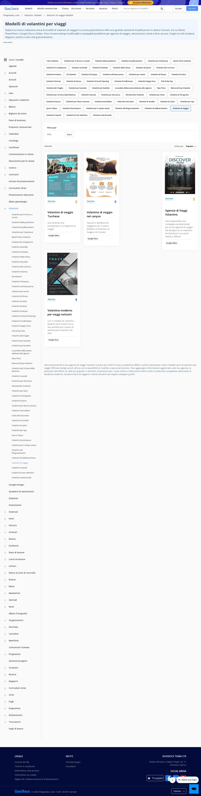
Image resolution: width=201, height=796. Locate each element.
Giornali (13, 599)
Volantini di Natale (20, 252)
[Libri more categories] (5, 93)
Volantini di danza (19, 271)
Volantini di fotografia (21, 395)
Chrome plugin (73, 762)
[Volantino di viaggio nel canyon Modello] (102, 179)
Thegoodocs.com (11, 15)
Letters (12, 566)
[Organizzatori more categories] (5, 620)
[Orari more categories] (5, 695)
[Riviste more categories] (5, 539)
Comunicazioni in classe (21, 154)
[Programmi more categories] (5, 654)
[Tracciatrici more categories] (5, 722)
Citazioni (13, 667)
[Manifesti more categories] (5, 641)
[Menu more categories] (5, 586)
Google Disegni (16, 484)
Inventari (13, 511)
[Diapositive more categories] (5, 708)
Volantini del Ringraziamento (19, 451)
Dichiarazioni (15, 715)
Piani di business (17, 120)
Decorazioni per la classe (21, 161)
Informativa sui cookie (25, 774)
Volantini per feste (20, 390)
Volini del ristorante (20, 415)
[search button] (162, 8)
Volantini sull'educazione (22, 286)
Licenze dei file (22, 762)
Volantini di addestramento (24, 457)
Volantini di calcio (19, 301)
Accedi (178, 8)
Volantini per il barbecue (22, 232)
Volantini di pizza (19, 400)
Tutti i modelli (16, 59)
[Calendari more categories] (5, 134)
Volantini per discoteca (22, 381)
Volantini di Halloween (21, 321)
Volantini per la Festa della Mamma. (23, 370)
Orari (11, 694)
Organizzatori (16, 620)
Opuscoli (13, 86)
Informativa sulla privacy (27, 770)
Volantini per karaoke (21, 340)
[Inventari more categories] (5, 512)
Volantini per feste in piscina (24, 405)
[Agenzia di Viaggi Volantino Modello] (180, 178)
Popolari (189, 146)
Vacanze (103, 8)
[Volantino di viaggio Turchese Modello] (62, 179)
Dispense (13, 498)
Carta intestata (17, 559)
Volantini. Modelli (33, 15)
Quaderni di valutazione (21, 491)
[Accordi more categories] (5, 73)
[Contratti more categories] (5, 175)
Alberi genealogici (18, 201)
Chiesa (65, 8)
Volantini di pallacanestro (23, 227)
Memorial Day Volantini (22, 363)
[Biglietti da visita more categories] (5, 114)
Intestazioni (15, 505)
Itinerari (13, 532)
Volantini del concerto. (21, 266)
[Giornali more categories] (5, 600)
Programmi (14, 654)
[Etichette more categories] (5, 546)
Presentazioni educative (21, 194)
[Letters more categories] (5, 566)
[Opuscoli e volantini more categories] (5, 100)
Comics (12, 167)
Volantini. (14, 208)
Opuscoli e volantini (19, 100)
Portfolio (13, 627)
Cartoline (13, 633)
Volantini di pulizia (20, 261)
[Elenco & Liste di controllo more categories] (5, 573)
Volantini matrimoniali (21, 477)
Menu (12, 586)
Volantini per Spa (19, 430)
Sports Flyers (17, 435)
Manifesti (14, 640)
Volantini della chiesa (21, 256)
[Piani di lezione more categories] (5, 553)
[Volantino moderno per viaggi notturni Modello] (62, 277)
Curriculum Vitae (17, 188)
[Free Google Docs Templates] (12, 8)
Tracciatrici (15, 721)
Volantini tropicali (19, 467)
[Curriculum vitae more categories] (5, 688)
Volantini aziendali (20, 247)
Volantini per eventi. (20, 291)
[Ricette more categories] (5, 675)
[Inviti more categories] (5, 519)
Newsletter (14, 593)
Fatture (13, 525)
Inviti (11, 518)
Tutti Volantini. (52, 61)
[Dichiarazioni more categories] (5, 715)
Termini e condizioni (25, 766)
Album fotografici (18, 613)
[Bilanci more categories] (5, 107)
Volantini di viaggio (181, 108)
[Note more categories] (5, 607)
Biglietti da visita (17, 113)
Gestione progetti (18, 660)
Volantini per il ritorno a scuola (22, 216)
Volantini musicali (19, 376)
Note (11, 606)
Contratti (14, 174)
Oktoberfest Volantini (21, 386)
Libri (11, 93)
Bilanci (12, 106)
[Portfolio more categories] (5, 627)
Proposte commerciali (20, 127)
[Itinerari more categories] (5, 532)
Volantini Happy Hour (21, 325)
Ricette (12, 674)
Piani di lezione (16, 552)
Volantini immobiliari (21, 410)
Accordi (12, 72)
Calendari (14, 133)
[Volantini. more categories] (5, 209)
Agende (12, 66)
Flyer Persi (16, 358)
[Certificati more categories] (5, 148)
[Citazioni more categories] (5, 668)
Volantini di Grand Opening (23, 316)
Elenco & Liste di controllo (22, 572)
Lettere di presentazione (21, 181)
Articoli (12, 79)
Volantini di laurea (20, 311)
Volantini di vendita (20, 420)
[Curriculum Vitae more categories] (5, 188)
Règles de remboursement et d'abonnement (36, 779)
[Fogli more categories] (5, 702)
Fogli (11, 701)
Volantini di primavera (21, 440)
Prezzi (115, 8)
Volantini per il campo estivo (24, 445)
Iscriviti (192, 8)
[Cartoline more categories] (5, 634)
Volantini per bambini (21, 345)
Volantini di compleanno (22, 242)
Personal (90, 8)
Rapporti (13, 681)
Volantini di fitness (20, 296)
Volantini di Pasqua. (20, 281)
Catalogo (13, 140)
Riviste (12, 538)
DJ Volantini (17, 276)
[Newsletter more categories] (5, 593)
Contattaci (71, 766)
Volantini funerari (19, 306)
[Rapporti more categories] (5, 681)
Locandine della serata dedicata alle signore (21, 352)
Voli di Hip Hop (18, 331)
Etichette (13, 545)
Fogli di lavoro (16, 728)
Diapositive (14, 708)
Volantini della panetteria (23, 222)
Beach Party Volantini (21, 237)
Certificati (14, 147)
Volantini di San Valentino (23, 472)
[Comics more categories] (5, 168)
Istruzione (76, 8)
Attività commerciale (47, 8)
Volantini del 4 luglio (20, 335)
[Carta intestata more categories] (5, 559)
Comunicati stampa (19, 647)
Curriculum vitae (17, 688)
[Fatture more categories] (5, 525)
